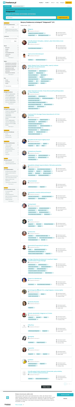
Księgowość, (7, 111)
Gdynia (6, 50)
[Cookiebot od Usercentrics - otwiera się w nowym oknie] (7, 405)
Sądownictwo (23, 14)
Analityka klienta (8, 197)
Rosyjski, (7, 98)
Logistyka (7, 192)
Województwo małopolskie (10, 66)
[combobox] (28, 18)
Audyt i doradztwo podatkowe (11, 196)
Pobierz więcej (46, 387)
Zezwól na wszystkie (65, 394)
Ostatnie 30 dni (8, 137)
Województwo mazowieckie (10, 63)
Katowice (7, 55)
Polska (6, 80)
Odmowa (65, 398)
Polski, (6, 95)
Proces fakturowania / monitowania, (9, 113)
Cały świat (7, 154)
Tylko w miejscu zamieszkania (8, 145)
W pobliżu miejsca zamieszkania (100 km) (10, 148)
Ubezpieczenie (31, 14)
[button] (41, 2)
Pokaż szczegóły (18, 404)
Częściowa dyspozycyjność (10, 163)
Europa (6, 152)
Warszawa (7, 47)
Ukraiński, (7, 97)
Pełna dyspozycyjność (9, 162)
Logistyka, (7, 121)
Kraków (6, 49)
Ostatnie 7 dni (8, 135)
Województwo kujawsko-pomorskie (10, 70)
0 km (15, 41)
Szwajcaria (7, 81)
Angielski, (7, 93)
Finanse (8, 14)
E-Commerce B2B (8, 191)
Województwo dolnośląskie (10, 64)
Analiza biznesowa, (9, 123)
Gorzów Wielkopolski (9, 52)
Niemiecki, (7, 100)
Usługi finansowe (8, 199)
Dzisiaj (6, 133)
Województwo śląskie (9, 68)
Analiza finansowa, (9, 117)
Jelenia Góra (7, 54)
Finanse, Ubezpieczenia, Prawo (20, 9)
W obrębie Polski (8, 151)
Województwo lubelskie (10, 72)
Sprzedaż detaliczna (9, 194)
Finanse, (7, 120)
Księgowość (15, 14)
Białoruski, (7, 102)
